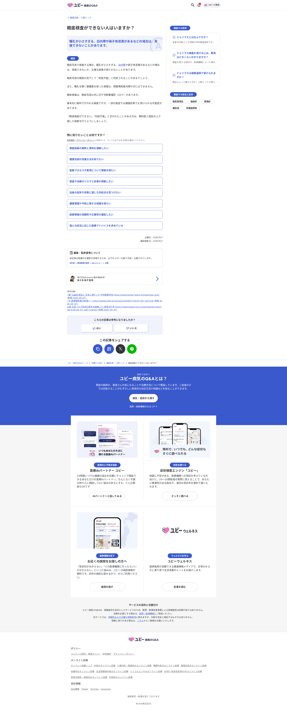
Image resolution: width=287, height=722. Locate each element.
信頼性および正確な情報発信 (122, 617)
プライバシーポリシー (85, 140)
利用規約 (70, 140)
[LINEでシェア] (132, 349)
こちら (140, 620)
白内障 (122, 64)
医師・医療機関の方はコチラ (143, 406)
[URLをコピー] (98, 349)
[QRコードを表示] (109, 349)
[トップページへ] (143, 642)
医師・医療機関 (146, 613)
